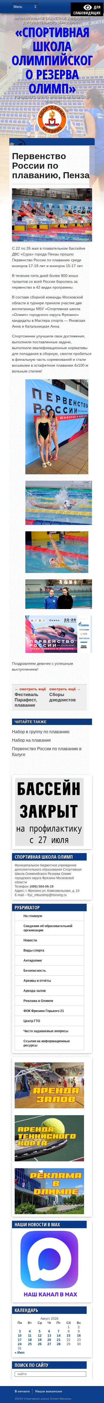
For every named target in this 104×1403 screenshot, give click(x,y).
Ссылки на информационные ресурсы (46, 1043)
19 (40, 1340)
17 (20, 1340)
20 (49, 1340)
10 (20, 1335)
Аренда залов (34, 991)
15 (68, 1335)
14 (59, 1335)
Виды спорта (33, 950)
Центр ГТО (31, 1021)
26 (40, 1344)
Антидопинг (32, 960)
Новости (30, 940)
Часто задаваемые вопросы (45, 1031)
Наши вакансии (48, 1391)
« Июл (20, 1352)
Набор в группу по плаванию (40, 731)
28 (59, 1344)
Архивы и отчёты (37, 981)
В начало (22, 1391)
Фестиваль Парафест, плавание (26, 699)
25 (30, 1344)
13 (49, 1335)
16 (79, 1335)
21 (59, 1340)
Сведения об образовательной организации (47, 928)
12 (40, 1335)
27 (49, 1344)
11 (29, 1335)
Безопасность (34, 970)
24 (20, 1344)
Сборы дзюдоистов (62, 697)
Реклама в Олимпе (38, 1001)
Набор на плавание (31, 740)
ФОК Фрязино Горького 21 (43, 1011)
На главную (32, 916)
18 (30, 1340)
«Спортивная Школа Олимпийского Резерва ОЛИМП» (52, 60)
